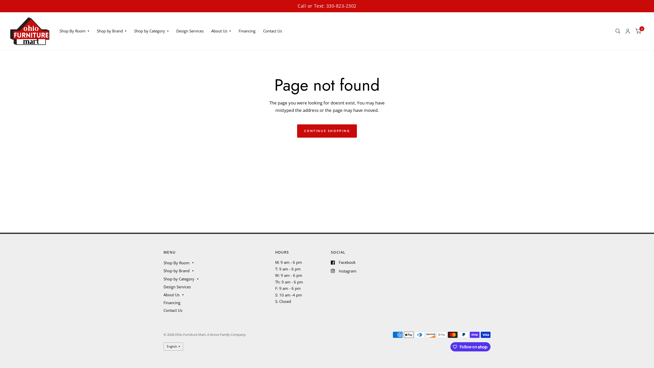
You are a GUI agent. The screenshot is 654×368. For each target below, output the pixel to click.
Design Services (190, 30)
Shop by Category (149, 30)
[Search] (618, 31)
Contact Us (272, 30)
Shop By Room (73, 30)
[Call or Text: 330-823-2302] (327, 6)
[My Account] (628, 31)
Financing (247, 30)
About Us (219, 30)
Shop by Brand (110, 30)
